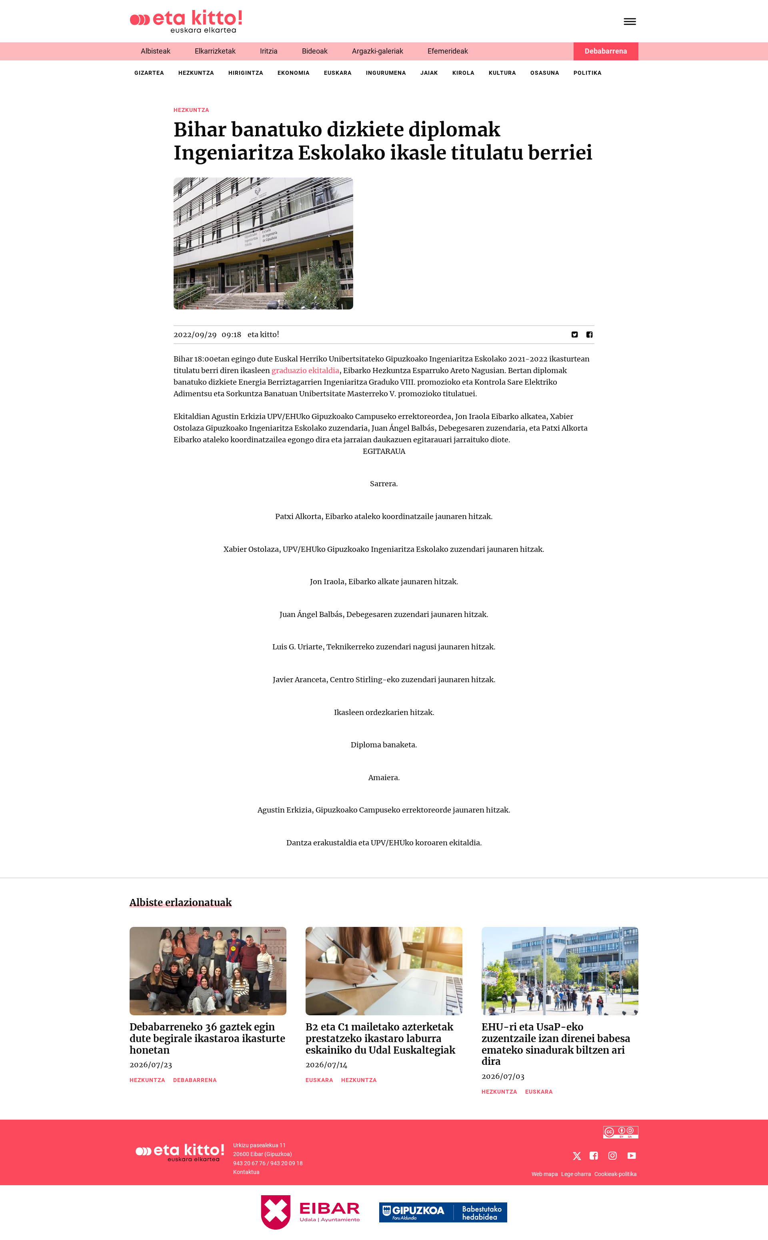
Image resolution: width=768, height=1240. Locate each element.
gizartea (149, 73)
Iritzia (269, 51)
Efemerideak (448, 51)
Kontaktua (246, 1172)
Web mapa (545, 1174)
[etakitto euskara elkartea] (186, 20)
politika (588, 73)
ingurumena (386, 73)
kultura (502, 73)
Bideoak (315, 51)
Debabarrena (606, 51)
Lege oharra (576, 1174)
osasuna (544, 73)
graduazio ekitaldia (305, 370)
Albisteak (155, 51)
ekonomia (294, 73)
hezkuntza (196, 73)
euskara (338, 73)
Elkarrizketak (215, 51)
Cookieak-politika (615, 1174)
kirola (463, 73)
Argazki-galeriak (377, 51)
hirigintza (245, 73)
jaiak (429, 73)
